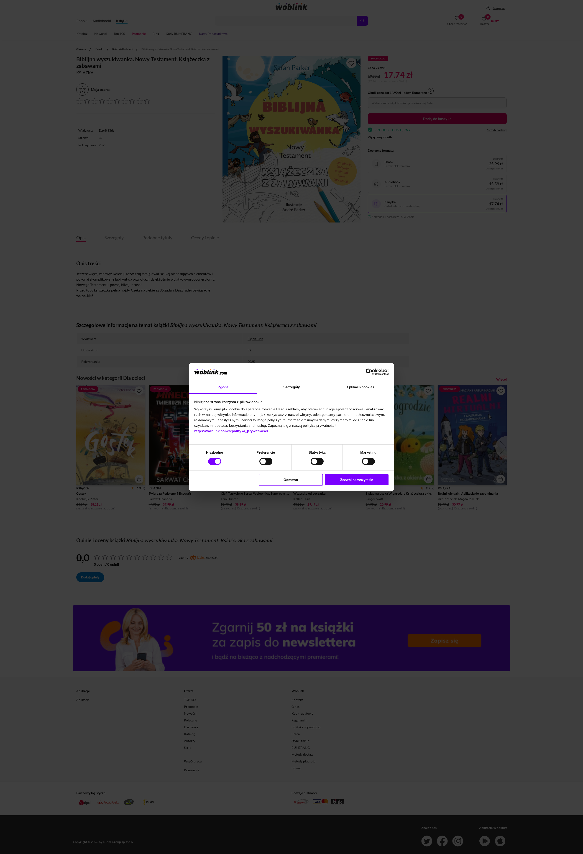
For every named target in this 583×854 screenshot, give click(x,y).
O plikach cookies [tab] (359, 387)
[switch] (265, 461)
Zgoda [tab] (223, 387)
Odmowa (291, 480)
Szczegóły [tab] (291, 387)
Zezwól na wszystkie (356, 480)
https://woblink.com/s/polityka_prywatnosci (231, 431)
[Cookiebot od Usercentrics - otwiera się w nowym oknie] (369, 371)
